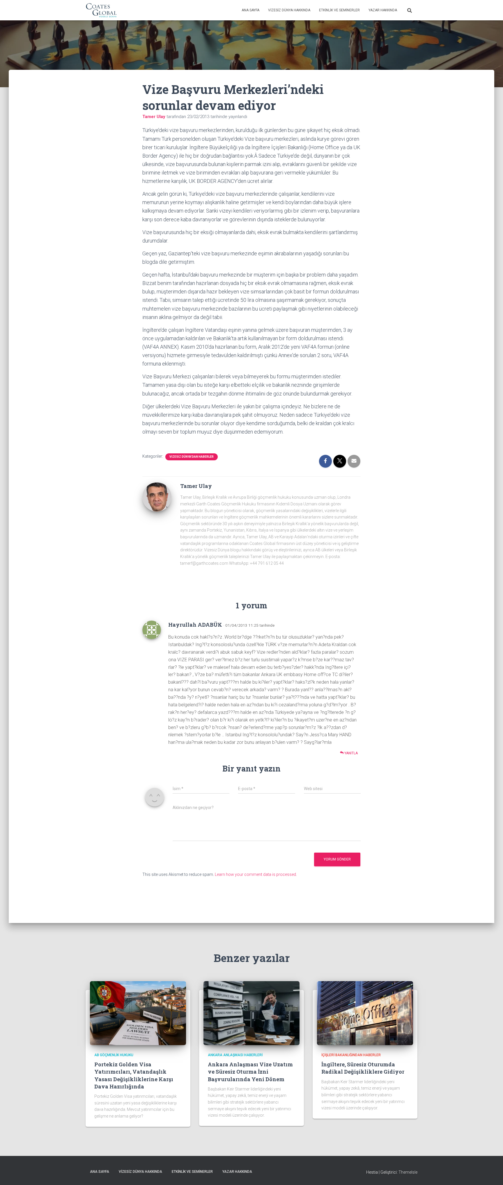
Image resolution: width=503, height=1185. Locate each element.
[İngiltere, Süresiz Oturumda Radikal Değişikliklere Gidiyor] (365, 1013)
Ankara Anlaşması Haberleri (235, 1055)
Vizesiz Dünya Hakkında (289, 10)
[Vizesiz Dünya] (101, 10)
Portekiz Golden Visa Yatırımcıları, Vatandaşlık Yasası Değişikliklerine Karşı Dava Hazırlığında (133, 1075)
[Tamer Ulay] (156, 496)
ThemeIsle (407, 1172)
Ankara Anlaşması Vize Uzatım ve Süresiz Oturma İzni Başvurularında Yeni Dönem (250, 1071)
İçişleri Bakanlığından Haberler (351, 1055)
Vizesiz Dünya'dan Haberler (191, 456)
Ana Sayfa (250, 10)
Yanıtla (350, 753)
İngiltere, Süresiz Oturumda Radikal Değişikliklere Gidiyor (362, 1068)
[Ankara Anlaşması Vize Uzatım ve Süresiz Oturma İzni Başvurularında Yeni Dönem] (251, 1013)
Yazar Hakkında (383, 10)
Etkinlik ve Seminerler (339, 10)
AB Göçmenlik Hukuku (113, 1055)
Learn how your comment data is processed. (256, 874)
